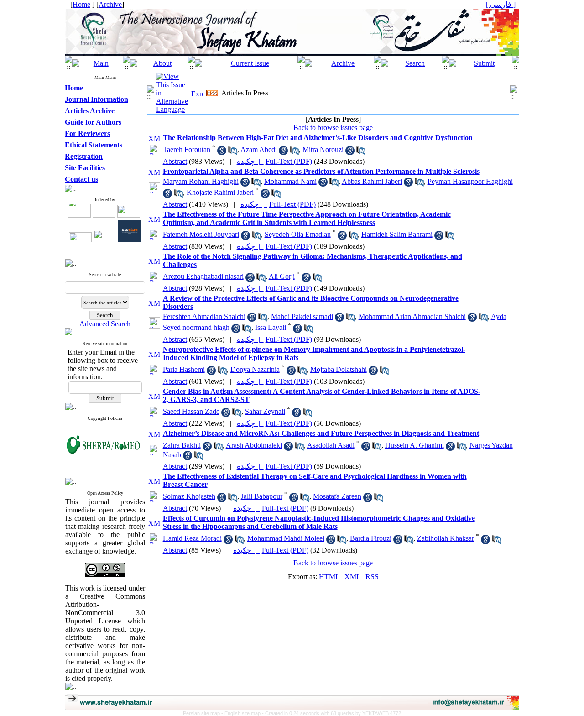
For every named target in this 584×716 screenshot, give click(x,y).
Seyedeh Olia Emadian (298, 234)
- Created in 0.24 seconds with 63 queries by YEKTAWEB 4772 (331, 713)
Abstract (175, 161)
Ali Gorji (282, 276)
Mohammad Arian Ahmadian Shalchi (412, 316)
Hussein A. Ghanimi (414, 445)
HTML (329, 576)
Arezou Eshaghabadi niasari (203, 276)
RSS (372, 576)
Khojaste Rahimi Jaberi (220, 193)
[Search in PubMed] (232, 153)
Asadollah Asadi (331, 445)
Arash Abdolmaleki (254, 445)
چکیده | (250, 161)
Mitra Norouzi (323, 150)
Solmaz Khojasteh (189, 496)
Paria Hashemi (184, 369)
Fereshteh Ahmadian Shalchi (204, 316)
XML (352, 576)
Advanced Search (104, 324)
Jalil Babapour (261, 496)
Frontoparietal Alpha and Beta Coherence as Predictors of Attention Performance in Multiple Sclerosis (321, 171)
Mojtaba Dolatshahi (338, 369)
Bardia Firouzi (370, 538)
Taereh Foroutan (186, 150)
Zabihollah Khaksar (445, 538)
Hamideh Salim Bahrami (397, 234)
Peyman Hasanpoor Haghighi (470, 181)
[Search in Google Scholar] (221, 153)
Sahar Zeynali (265, 411)
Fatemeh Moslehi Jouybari (201, 234)
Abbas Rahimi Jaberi (372, 181)
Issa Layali (270, 328)
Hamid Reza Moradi (192, 538)
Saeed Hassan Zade (191, 411)
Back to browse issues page (333, 127)
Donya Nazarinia (255, 369)
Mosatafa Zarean (337, 496)
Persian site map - (203, 713)
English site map (243, 713)
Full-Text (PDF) (289, 161)
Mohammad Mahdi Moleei (285, 538)
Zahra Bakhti (182, 445)
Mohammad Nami (290, 181)
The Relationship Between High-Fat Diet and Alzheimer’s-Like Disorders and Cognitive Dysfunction (318, 137)
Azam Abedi (258, 150)
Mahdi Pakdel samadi (302, 316)
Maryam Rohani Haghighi (201, 181)
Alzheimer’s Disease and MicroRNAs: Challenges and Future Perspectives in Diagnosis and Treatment (321, 433)
